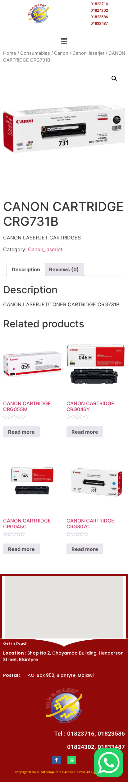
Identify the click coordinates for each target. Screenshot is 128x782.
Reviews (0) (64, 269)
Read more (21, 432)
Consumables (35, 53)
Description (26, 269)
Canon (61, 53)
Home (9, 53)
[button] (64, 41)
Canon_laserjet (88, 53)
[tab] (26, 269)
